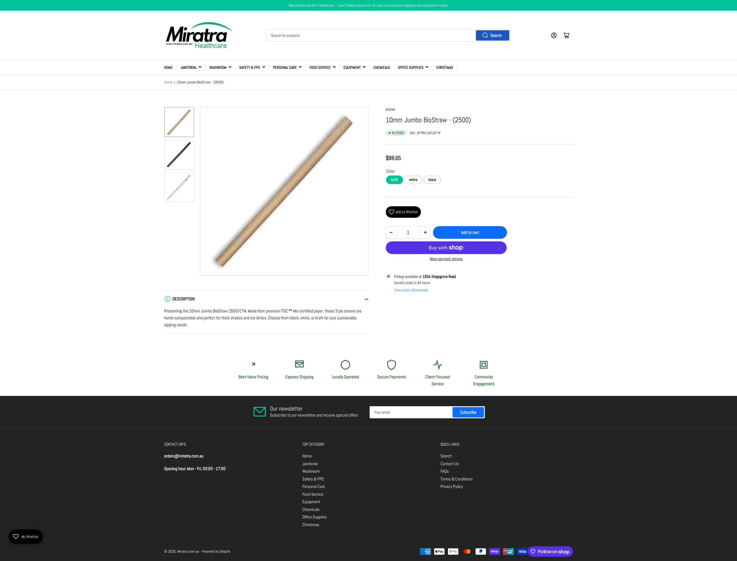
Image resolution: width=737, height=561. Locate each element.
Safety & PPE (249, 67)
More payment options (446, 258)
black (432, 179)
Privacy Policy (451, 486)
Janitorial (189, 67)
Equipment (352, 67)
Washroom (218, 67)
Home (168, 67)
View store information (411, 290)
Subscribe (468, 412)
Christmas (444, 67)
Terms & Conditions (456, 479)
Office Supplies (410, 67)
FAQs (444, 471)
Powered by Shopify (216, 551)
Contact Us (449, 463)
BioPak (390, 109)
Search (496, 35)
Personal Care (285, 67)
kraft (394, 179)
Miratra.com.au (188, 551)
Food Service (320, 67)
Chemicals (381, 67)
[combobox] (388, 35)
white (413, 179)
